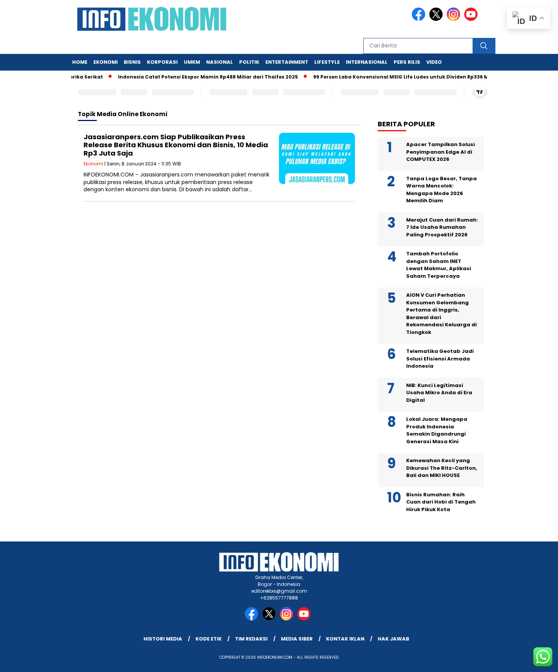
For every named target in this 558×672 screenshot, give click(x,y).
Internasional (367, 62)
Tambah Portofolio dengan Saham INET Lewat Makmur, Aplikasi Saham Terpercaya (438, 265)
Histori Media (162, 638)
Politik (249, 62)
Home (79, 62)
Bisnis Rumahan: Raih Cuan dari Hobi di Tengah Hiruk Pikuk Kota (441, 502)
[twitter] (437, 19)
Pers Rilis (407, 62)
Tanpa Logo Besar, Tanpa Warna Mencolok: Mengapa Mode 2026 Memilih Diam (441, 190)
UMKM (192, 62)
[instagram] (455, 19)
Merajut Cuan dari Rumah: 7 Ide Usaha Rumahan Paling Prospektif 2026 (442, 227)
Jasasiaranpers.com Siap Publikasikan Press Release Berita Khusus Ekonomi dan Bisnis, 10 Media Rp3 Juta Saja (176, 145)
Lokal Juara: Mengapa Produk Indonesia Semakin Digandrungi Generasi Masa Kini (436, 430)
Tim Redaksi (251, 638)
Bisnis (132, 62)
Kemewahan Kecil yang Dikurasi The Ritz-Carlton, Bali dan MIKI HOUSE (441, 468)
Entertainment (286, 62)
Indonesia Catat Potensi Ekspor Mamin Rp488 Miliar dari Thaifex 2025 (199, 77)
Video (434, 62)
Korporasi (162, 62)
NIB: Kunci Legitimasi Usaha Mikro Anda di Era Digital (439, 393)
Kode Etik (208, 638)
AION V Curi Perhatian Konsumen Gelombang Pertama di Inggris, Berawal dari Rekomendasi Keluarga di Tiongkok (441, 313)
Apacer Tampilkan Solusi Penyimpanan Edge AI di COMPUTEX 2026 (440, 152)
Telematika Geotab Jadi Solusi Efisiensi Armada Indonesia (440, 359)
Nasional (219, 62)
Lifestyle (327, 62)
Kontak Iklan (345, 638)
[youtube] (472, 19)
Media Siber (297, 638)
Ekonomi (105, 62)
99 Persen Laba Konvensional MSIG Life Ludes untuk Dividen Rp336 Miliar (397, 77)
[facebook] (420, 19)
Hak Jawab (393, 638)
